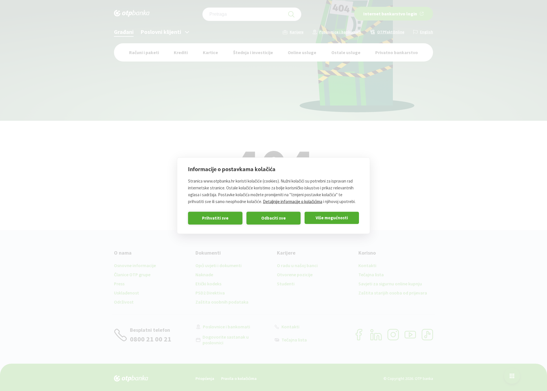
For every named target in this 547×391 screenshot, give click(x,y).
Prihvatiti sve (215, 218)
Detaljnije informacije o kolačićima (292, 201)
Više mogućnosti (332, 217)
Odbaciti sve (273, 218)
